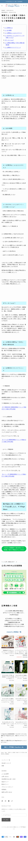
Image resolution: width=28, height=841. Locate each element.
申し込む (6, 819)
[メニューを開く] (2, 5)
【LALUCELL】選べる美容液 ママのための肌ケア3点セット (8, 677)
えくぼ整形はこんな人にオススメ (13, 33)
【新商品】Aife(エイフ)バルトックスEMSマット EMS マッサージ (8, 652)
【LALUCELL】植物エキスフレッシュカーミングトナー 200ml (21, 677)
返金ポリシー (5, 781)
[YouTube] (8, 801)
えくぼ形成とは (8, 27)
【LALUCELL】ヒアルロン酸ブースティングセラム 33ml (7, 723)
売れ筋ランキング (6, 763)
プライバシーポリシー (7, 787)
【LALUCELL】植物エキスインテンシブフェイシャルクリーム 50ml (7, 700)
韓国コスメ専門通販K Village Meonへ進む (14, 747)
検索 (3, 765)
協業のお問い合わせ (7, 792)
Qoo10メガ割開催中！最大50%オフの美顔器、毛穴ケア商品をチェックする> (14, 548)
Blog (6, 752)
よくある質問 (5, 774)
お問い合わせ (5, 776)
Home (2, 752)
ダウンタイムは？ (9, 40)
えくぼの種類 (8, 30)
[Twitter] (2, 801)
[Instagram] (5, 801)
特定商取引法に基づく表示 (8, 779)
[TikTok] (12, 801)
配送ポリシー (5, 784)
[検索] (21, 5)
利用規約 (4, 789)
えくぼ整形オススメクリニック (13, 47)
